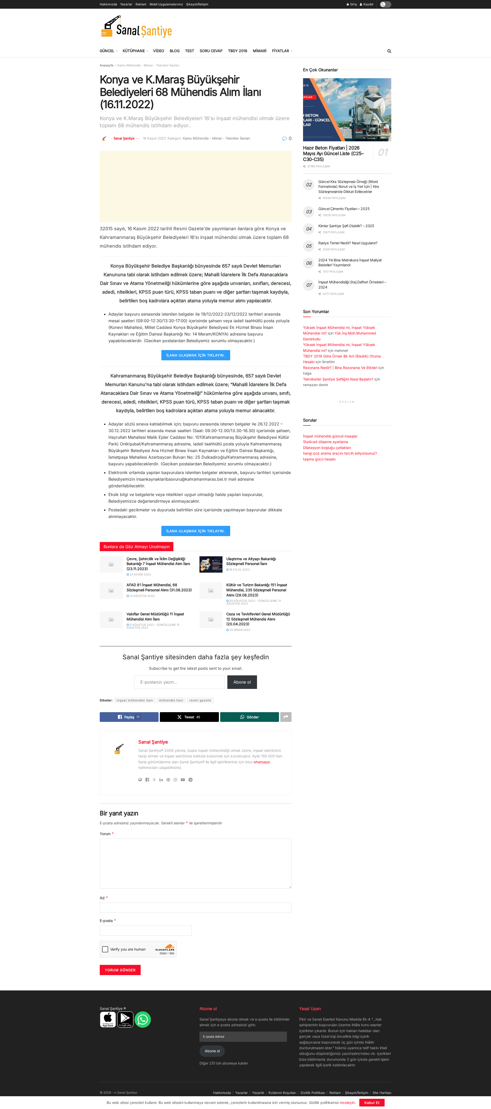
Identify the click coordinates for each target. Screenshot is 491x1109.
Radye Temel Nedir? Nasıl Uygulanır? (347, 243)
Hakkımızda (108, 4)
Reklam (141, 4)
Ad (104, 897)
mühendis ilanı (171, 700)
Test (189, 51)
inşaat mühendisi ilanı (135, 700)
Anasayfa (106, 65)
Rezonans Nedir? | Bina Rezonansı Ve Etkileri (340, 367)
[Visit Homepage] (136, 26)
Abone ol (242, 682)
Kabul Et (372, 1103)
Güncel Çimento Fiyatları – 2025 (343, 208)
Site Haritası (382, 1093)
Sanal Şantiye (124, 138)
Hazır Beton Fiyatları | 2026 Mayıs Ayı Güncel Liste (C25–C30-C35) (333, 153)
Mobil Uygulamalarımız (166, 4)
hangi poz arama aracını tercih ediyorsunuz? (340, 453)
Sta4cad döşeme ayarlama (325, 442)
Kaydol (368, 4)
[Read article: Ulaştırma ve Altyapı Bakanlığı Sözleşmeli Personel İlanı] (210, 564)
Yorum (107, 833)
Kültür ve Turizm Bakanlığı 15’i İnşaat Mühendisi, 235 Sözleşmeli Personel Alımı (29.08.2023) (256, 590)
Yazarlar (126, 4)
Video (158, 51)
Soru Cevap (211, 51)
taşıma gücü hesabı (319, 459)
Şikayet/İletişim (197, 4)
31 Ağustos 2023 (142, 596)
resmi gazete (200, 700)
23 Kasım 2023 (140, 574)
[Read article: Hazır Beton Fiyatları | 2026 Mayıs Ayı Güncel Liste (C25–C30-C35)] (347, 109)
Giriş (353, 4)
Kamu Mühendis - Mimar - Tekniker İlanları (148, 65)
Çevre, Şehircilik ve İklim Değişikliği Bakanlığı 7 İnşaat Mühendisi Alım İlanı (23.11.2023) (158, 564)
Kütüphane (134, 51)
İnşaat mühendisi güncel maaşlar (330, 436)
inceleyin (347, 1102)
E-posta (108, 920)
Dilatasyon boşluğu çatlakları (327, 447)
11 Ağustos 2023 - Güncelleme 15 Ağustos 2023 (153, 626)
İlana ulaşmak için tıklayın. (195, 355)
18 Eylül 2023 (239, 569)
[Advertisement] (298, 25)
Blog (175, 51)
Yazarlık (258, 1093)
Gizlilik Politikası (312, 1093)
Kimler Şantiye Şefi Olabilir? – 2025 (346, 226)
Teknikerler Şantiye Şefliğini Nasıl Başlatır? (338, 379)
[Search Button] (389, 50)
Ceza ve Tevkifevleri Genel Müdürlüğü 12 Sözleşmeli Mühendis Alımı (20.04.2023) (258, 619)
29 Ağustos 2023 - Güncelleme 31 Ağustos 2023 (253, 602)
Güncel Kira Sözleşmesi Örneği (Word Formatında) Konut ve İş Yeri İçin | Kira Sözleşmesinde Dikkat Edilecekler (348, 186)
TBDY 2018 (237, 51)
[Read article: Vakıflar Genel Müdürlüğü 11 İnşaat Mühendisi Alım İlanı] (111, 619)
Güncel (107, 51)
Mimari (259, 51)
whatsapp (261, 762)
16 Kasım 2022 (154, 138)
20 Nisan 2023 (239, 630)
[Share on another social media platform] (286, 717)
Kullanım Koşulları (282, 1093)
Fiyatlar (280, 51)
